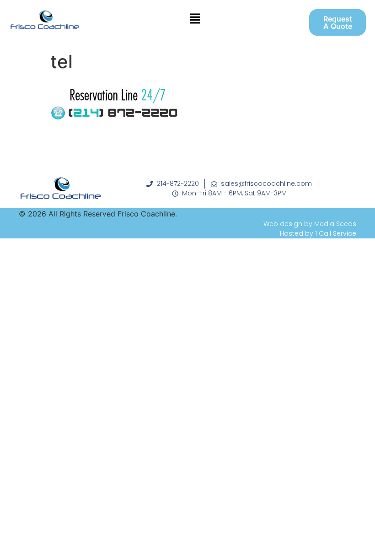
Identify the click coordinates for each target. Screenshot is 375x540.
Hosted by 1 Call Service (318, 233)
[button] (195, 19)
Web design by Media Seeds (309, 223)
